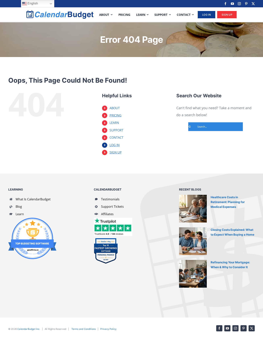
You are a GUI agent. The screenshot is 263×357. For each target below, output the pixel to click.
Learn (20, 214)
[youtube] (232, 3)
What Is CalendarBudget (33, 199)
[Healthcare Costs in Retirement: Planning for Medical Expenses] (193, 209)
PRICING (115, 115)
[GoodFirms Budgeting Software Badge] (32, 219)
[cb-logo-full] (59, 12)
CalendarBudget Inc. (28, 329)
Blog (19, 206)
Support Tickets (112, 206)
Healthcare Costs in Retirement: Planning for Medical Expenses (228, 202)
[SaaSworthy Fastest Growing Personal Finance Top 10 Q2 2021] (106, 239)
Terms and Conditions (83, 329)
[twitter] (253, 3)
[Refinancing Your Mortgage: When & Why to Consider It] (193, 274)
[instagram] (239, 3)
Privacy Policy (108, 329)
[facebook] (225, 3)
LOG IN (115, 145)
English (32, 3)
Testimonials (110, 199)
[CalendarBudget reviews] (113, 219)
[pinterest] (246, 3)
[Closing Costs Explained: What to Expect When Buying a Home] (193, 241)
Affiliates (107, 214)
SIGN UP (116, 152)
